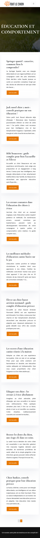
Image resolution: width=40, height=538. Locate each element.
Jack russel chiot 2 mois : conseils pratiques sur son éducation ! (18, 110)
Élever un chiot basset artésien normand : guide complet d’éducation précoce (20, 302)
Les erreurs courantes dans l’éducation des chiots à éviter (19, 205)
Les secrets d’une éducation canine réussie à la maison (19, 350)
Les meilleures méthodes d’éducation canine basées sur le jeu (20, 256)
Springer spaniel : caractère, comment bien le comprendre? (20, 64)
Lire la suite (13, 93)
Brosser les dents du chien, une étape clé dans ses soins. (20, 436)
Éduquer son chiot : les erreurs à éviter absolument (19, 393)
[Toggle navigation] (33, 3)
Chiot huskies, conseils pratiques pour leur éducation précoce (21, 480)
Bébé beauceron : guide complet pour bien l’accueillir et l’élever (20, 156)
